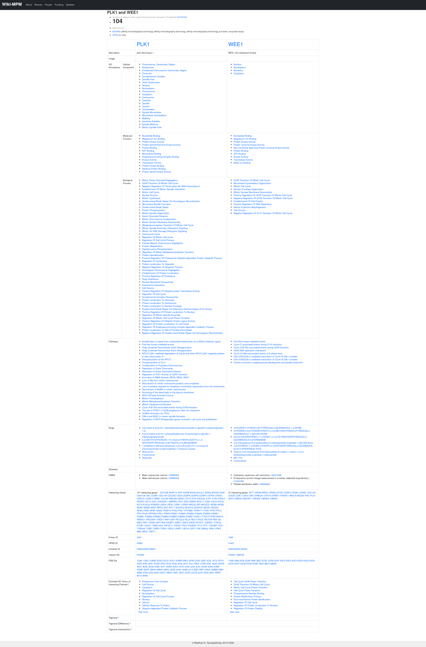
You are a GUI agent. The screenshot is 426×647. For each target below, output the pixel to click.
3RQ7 (197, 563)
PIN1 (180, 510)
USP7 (193, 528)
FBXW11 (284, 495)
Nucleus (146, 85)
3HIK (144, 563)
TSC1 (220, 525)
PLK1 (143, 44)
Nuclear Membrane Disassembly (157, 282)
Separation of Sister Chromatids (157, 368)
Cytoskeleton (148, 109)
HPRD (115, 34)
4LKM (204, 566)
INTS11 (200, 501)
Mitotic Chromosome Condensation (159, 219)
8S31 (211, 572)
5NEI (196, 569)
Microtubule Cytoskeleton (154, 115)
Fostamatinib (148, 454)
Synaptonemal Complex (153, 76)
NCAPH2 (198, 507)
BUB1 (222, 492)
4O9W (140, 569)
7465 (230, 537)
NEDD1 (207, 507)
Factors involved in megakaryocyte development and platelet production (268, 362)
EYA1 (209, 498)
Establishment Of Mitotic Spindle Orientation (163, 189)
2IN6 (236, 560)
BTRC (280, 492)
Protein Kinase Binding (153, 165)
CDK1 (239, 495)
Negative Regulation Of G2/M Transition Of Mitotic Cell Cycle (263, 198)
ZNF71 (152, 531)
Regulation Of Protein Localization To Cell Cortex (165, 323)
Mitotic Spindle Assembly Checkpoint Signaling (165, 228)
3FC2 (214, 560)
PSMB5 (173, 516)
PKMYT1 (198, 510)
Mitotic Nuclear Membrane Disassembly (161, 222)
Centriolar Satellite (151, 121)
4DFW (221, 563)
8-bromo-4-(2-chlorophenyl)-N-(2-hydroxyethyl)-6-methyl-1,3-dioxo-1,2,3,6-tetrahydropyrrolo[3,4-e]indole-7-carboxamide (269, 453)
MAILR (293, 495)
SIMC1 (178, 522)
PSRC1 (197, 516)
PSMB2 (148, 516)
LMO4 (163, 504)
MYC (166, 507)
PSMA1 (174, 513)
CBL (148, 495)
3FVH (220, 560)
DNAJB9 (173, 498)
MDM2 (147, 507)
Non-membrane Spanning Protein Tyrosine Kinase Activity (262, 147)
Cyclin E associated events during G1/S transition (258, 344)
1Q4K (139, 560)
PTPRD (211, 516)
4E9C (145, 566)
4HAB (169, 566)
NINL (146, 510)
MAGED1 (205, 504)
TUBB (149, 528)
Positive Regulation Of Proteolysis (158, 276)
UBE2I (171, 528)
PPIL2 (219, 510)
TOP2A (177, 525)
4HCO (175, 566)
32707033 (181, 17)
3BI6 (253, 560)
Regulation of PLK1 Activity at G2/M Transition (164, 374)
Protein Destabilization (153, 255)
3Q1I (191, 563)
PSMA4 (190, 513)
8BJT (181, 572)
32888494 (173, 475)
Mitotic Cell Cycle (150, 192)
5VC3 (282, 560)
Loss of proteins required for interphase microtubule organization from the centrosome (183, 386)
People (48, 4)
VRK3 (218, 528)
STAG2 (217, 522)
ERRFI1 (276, 495)
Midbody (146, 118)
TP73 (199, 525)
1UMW (152, 560)
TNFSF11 (168, 525)
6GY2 (162, 572)
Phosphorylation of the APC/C (156, 359)
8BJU (267, 563)
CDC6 (179, 495)
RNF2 (139, 522)
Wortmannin (148, 451)
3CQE (264, 560)
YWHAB (256, 498)
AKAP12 (173, 492)
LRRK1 (177, 504)
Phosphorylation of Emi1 (154, 362)
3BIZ (258, 560)
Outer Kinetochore (151, 82)
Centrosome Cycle (151, 234)
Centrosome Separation (153, 285)
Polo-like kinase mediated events (158, 344)
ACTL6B (164, 492)
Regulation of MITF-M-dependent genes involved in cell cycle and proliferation (179, 419)
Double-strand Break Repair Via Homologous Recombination (171, 201)
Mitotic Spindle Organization (155, 213)
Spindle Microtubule (151, 112)
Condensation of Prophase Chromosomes (162, 365)
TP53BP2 (192, 525)
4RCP (146, 569)
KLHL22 (146, 504)
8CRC (188, 572)
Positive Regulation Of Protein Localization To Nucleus (168, 312)
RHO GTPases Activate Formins (158, 395)
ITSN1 (208, 501)
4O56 (210, 566)
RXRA (152, 522)
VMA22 (204, 528)
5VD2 (306, 560)
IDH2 (186, 501)
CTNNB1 (156, 498)
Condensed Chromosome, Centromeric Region (164, 70)
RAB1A (219, 516)
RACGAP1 (151, 519)
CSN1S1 (141, 498)
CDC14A (163, 495)
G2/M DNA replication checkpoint (250, 350)
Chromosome (148, 91)
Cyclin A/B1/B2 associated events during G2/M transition (169, 407)
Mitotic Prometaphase (152, 398)
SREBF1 (209, 522)
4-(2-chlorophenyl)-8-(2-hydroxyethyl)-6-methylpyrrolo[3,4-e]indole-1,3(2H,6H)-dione (273, 442)
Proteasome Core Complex (155, 581)
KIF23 (214, 501)
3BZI (203, 560)
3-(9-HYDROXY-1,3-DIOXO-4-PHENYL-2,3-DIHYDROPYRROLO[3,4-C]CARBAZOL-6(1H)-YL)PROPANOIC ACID (273, 447)
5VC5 (294, 560)
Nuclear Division (150, 195)
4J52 (187, 566)
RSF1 (145, 522)
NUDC (159, 510)
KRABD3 (155, 504)
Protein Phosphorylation (153, 210)
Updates (70, 4)
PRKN (167, 513)
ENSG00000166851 (146, 548)
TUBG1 (163, 528)
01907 (231, 543)
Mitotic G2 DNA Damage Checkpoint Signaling (164, 231)
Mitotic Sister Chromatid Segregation (160, 180)
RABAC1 (141, 519)
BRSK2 (273, 492)
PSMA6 (207, 513)
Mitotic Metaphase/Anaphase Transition (161, 401)
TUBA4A (141, 528)
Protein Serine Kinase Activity (156, 171)
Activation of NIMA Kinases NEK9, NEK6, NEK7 (165, 377)
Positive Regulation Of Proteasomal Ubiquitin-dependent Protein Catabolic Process (182, 258)
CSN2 (148, 498)
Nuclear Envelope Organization (248, 189)
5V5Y (276, 560)
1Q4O (146, 560)
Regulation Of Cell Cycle (154, 294)
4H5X (157, 566)
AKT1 (252, 492)
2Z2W (247, 560)
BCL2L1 (200, 492)
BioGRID (116, 31)
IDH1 (180, 501)
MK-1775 (238, 457)
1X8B (231, 560)
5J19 (190, 569)
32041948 (276, 475)
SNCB (192, 522)
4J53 (192, 566)
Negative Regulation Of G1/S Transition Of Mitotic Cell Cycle (263, 213)
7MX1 (176, 572)
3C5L (209, 560)
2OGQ (159, 560)
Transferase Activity (151, 162)
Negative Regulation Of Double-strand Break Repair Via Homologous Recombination (182, 332)
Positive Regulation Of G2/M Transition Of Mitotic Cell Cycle (263, 195)
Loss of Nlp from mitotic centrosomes (160, 380)
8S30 (206, 572)
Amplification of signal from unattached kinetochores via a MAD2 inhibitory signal (181, 341)
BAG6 (193, 492)
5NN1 (221, 569)
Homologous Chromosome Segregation (161, 270)
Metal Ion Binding (242, 162)
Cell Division (148, 288)
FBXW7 (140, 501)
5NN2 (139, 572)
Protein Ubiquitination (152, 246)
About (29, 4)
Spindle (145, 103)
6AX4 (156, 572)
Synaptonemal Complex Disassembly (160, 297)
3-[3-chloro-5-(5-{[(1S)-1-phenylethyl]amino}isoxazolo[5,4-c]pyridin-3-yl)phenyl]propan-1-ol (183, 429)
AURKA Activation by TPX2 (155, 413)
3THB (203, 563)
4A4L (208, 563)
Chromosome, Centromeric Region (158, 64)
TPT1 (205, 525)
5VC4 (288, 560)
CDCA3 (231, 495)
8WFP (218, 572)
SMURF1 (247, 498)
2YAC (198, 560)
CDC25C (172, 495)
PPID (212, 510)
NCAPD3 (179, 507)
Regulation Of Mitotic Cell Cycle (157, 237)
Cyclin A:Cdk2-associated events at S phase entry (258, 353)
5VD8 (243, 563)
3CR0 (270, 560)
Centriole (146, 100)
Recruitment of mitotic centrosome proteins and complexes (170, 383)
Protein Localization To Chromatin (158, 300)
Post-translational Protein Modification (252, 599)
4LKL (198, 566)
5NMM (214, 569)
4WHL (166, 569)
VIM (198, 528)
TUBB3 (155, 528)
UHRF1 (178, 528)
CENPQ (195, 495)
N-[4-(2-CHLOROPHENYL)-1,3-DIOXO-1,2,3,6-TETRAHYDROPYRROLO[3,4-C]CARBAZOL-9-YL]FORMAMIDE (270, 438)
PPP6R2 (152, 513)
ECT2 (188, 498)
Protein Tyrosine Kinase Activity (249, 144)
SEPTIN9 (160, 522)
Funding (59, 4)
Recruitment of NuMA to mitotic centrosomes (164, 389)
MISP (153, 507)
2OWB (179, 560)
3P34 (168, 563)
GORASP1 (162, 501)
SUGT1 (147, 525)
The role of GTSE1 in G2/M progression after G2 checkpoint (171, 410)
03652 (140, 543)
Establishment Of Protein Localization (160, 273)
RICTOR (208, 519)
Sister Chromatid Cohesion (155, 216)
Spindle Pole (148, 79)
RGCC (201, 519)
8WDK (273, 563)
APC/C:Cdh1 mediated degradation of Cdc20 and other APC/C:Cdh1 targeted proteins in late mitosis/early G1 (183, 355)
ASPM (186, 492)
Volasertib (147, 457)
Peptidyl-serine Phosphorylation (157, 249)
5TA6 (145, 572)
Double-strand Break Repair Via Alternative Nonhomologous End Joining (177, 309)
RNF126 (217, 519)
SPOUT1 (200, 522)
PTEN (205, 516)
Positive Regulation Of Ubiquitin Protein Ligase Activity (168, 321)
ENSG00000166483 (237, 548)
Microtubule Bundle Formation (156, 204)
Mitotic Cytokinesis (151, 198)
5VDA (255, 563)
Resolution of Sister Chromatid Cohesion (161, 371)
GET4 (148, 501)
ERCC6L (201, 498)
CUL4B (164, 498)
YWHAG (265, 498)
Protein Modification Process (247, 596)
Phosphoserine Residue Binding (249, 593)
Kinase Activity (149, 159)
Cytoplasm (147, 94)
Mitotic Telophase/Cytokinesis (156, 404)
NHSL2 (140, 510)
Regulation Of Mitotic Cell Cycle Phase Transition (166, 318)
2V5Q (191, 560)
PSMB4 (165, 516)
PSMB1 (140, 516)
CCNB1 (154, 495)
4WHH (153, 569)
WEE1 (235, 44)
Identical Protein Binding (154, 168)
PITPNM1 (188, 510)
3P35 (174, 563)
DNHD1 (181, 498)
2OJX (166, 560)
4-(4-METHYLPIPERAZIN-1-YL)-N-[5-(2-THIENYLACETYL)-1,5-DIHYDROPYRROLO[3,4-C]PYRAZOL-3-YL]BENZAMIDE (172, 441)
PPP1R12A (142, 513)
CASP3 (287, 492)
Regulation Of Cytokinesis (154, 261)
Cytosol (145, 106)
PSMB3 (157, 516)
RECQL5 (180, 519)
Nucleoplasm (148, 88)
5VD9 (249, 563)
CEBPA (186, 495)
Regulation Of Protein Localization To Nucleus (256, 605)
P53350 (140, 554)
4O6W (216, 566)
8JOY (200, 572)
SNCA (185, 522)
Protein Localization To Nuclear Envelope (162, 306)
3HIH (139, 563)
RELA (187, 519)
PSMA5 (198, 513)
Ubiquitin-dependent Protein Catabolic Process (164, 608)
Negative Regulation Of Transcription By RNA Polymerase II (171, 186)
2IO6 (241, 560)
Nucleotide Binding (151, 135)
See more (143, 611)
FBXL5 (221, 498)
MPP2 (160, 507)
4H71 (162, 566)
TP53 (184, 525)
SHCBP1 (170, 522)
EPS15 (267, 495)
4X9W (185, 569)
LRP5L (170, 504)
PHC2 (175, 510)
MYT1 (172, 507)
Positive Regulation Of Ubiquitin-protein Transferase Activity (171, 291)
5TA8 (150, 572)
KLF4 (139, 504)
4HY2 (181, 566)
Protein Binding (149, 147)
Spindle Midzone (150, 124)
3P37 (185, 563)
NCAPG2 (189, 507)
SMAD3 (238, 498)
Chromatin (147, 73)
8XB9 (145, 575)
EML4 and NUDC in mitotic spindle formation (163, 416)
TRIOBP (213, 525)
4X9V (178, 569)
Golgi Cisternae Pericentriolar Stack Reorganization (167, 347)
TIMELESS (157, 525)
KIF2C (221, 501)
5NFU (202, 569)
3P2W (157, 563)
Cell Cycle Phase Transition (247, 590)
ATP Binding (148, 150)
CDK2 (245, 495)
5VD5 (231, 563)
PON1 (206, 510)
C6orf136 (141, 495)
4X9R (172, 569)
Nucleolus (238, 70)
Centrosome (148, 97)
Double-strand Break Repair (155, 207)
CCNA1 (295, 492)
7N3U (261, 563)
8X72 (139, 575)
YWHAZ (274, 498)
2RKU (185, 560)
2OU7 (172, 560)
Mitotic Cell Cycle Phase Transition (250, 587)
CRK (251, 495)
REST (194, 519)
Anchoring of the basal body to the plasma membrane (168, 392)
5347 (139, 537)
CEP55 (211, 495)
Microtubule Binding (151, 153)
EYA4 (215, 498)
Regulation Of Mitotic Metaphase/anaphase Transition (168, 252)
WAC (139, 531)
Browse (38, 4)
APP (180, 492)
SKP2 (231, 498)
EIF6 (194, 498)
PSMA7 (215, 513)
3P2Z (162, 563)
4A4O (214, 563)
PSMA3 (182, 513)
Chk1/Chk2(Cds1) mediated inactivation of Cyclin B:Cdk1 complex (266, 356)
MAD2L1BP (194, 504)
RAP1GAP (170, 519)
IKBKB (192, 501)
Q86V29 (240, 554)
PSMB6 (181, 516)
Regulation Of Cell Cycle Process (158, 240)
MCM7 (140, 507)
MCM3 (221, 504)
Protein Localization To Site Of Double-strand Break (167, 329)
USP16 (186, 528)
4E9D (151, 566)
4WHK (160, 569)
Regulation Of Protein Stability (248, 608)
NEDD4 (214, 507)
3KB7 (150, 563)
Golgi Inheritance (150, 279)
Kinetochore (148, 67)
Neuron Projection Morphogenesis (250, 207)
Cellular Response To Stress (156, 605)
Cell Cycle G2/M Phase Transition (250, 581)
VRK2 (211, 528)
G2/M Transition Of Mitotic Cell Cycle (160, 183)
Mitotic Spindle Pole (151, 127)
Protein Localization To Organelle (158, 264)
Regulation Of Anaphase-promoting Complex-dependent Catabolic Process (178, 326)
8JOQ (194, 572)
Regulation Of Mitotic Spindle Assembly (161, 315)
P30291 (232, 554)
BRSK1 (265, 492)
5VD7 (237, 563)
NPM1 (153, 510)
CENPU (203, 495)
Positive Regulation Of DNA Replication (253, 204)
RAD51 (160, 519)
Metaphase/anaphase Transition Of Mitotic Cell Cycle (167, 225)
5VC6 (300, 560)
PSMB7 (189, 516)
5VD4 (312, 560)
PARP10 (167, 510)
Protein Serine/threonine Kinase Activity (161, 144)
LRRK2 (184, 504)
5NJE (208, 569)
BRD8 (258, 492)
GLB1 (154, 501)
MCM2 (214, 504)
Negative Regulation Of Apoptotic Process (162, 267)
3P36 (179, 563)
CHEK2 (218, 495)
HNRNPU (173, 501)
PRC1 (160, 513)
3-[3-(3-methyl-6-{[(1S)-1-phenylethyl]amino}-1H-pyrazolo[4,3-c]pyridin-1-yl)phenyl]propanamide (176, 435)
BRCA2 (215, 492)
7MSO (169, 572)
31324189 (238, 481)
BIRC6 (208, 492)
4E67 (139, 566)
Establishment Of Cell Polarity (248, 201)
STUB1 (140, 525)
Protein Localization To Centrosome (159, 303)
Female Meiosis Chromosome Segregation (162, 243)
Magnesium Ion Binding (153, 138)
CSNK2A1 (259, 495)
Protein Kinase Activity (153, 141)
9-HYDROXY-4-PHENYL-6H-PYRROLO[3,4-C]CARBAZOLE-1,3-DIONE (268, 427)
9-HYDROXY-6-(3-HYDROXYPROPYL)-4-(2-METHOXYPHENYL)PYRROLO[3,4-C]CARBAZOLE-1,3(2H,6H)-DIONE (272, 432)
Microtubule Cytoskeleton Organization (252, 183)
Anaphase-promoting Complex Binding (160, 156)
